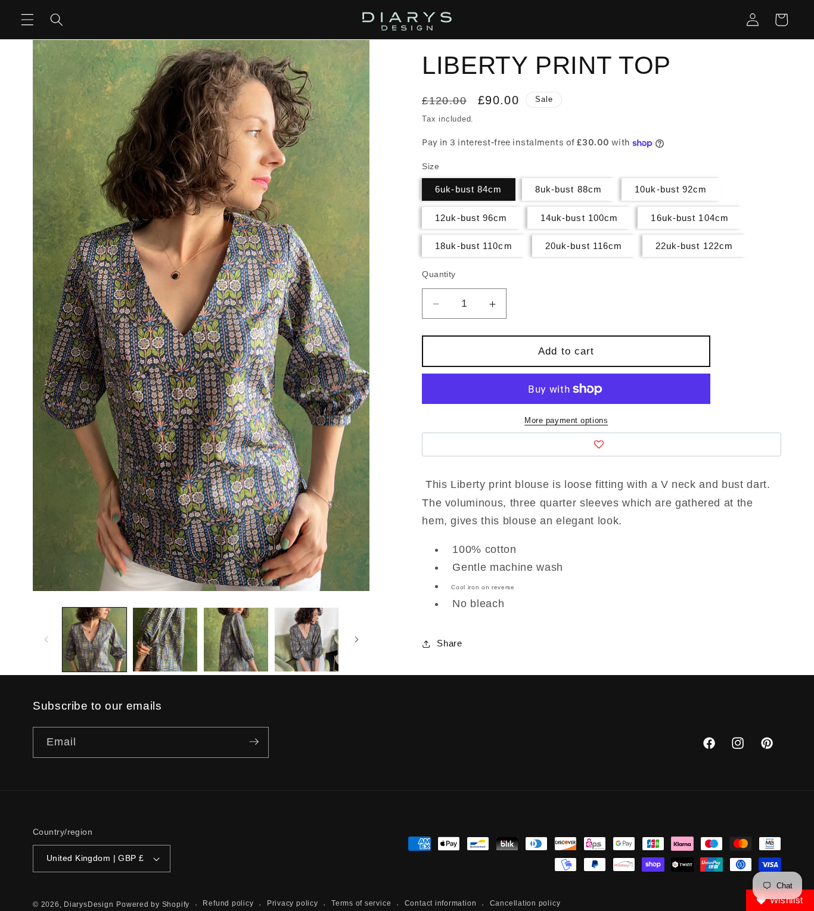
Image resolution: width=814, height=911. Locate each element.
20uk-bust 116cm (584, 246)
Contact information (441, 904)
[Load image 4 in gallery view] (307, 640)
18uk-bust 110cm (473, 246)
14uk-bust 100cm (579, 218)
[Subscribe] (254, 741)
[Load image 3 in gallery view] (236, 640)
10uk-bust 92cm (671, 190)
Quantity (439, 274)
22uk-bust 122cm (694, 246)
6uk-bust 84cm (468, 190)
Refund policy (228, 904)
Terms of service (361, 904)
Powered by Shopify (152, 904)
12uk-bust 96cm (471, 218)
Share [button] (449, 643)
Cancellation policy (525, 904)
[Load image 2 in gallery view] (165, 640)
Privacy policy (292, 904)
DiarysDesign (88, 904)
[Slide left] (46, 639)
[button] (27, 19)
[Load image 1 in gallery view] (95, 640)
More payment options (566, 420)
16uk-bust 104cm (690, 218)
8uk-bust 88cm (568, 190)
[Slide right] (356, 639)
